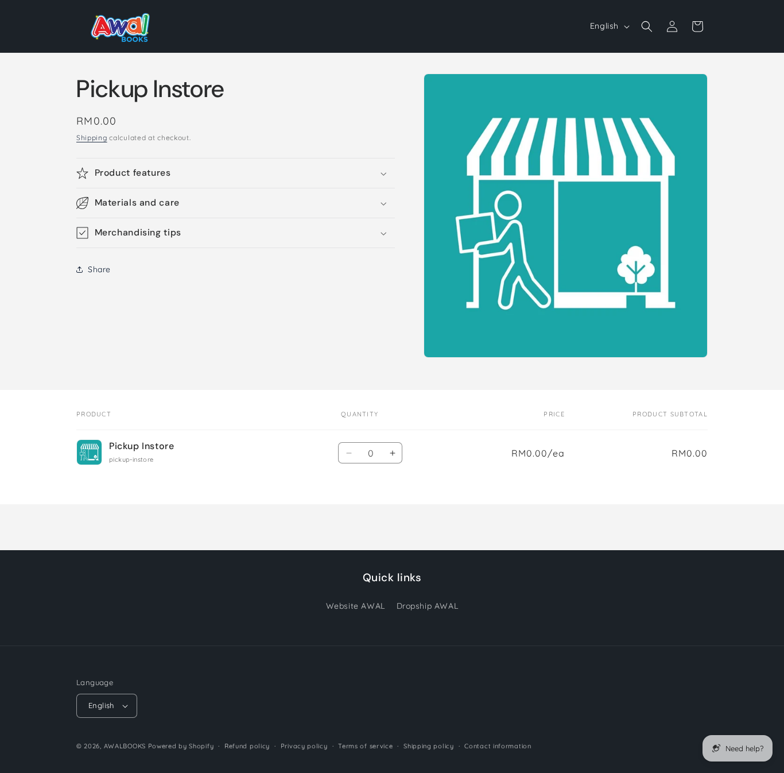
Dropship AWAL (428, 606)
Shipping (91, 137)
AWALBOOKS (125, 746)
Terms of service (365, 746)
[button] (646, 26)
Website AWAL (355, 606)
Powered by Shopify (181, 746)
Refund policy (247, 746)
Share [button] (99, 269)
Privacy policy (304, 746)
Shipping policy (428, 746)
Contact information (497, 746)
